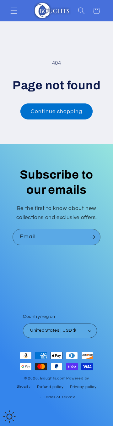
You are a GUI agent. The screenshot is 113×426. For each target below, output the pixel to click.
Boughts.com (52, 378)
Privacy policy (83, 387)
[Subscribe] (92, 237)
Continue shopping (56, 111)
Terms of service (60, 397)
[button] (13, 10)
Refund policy (50, 387)
